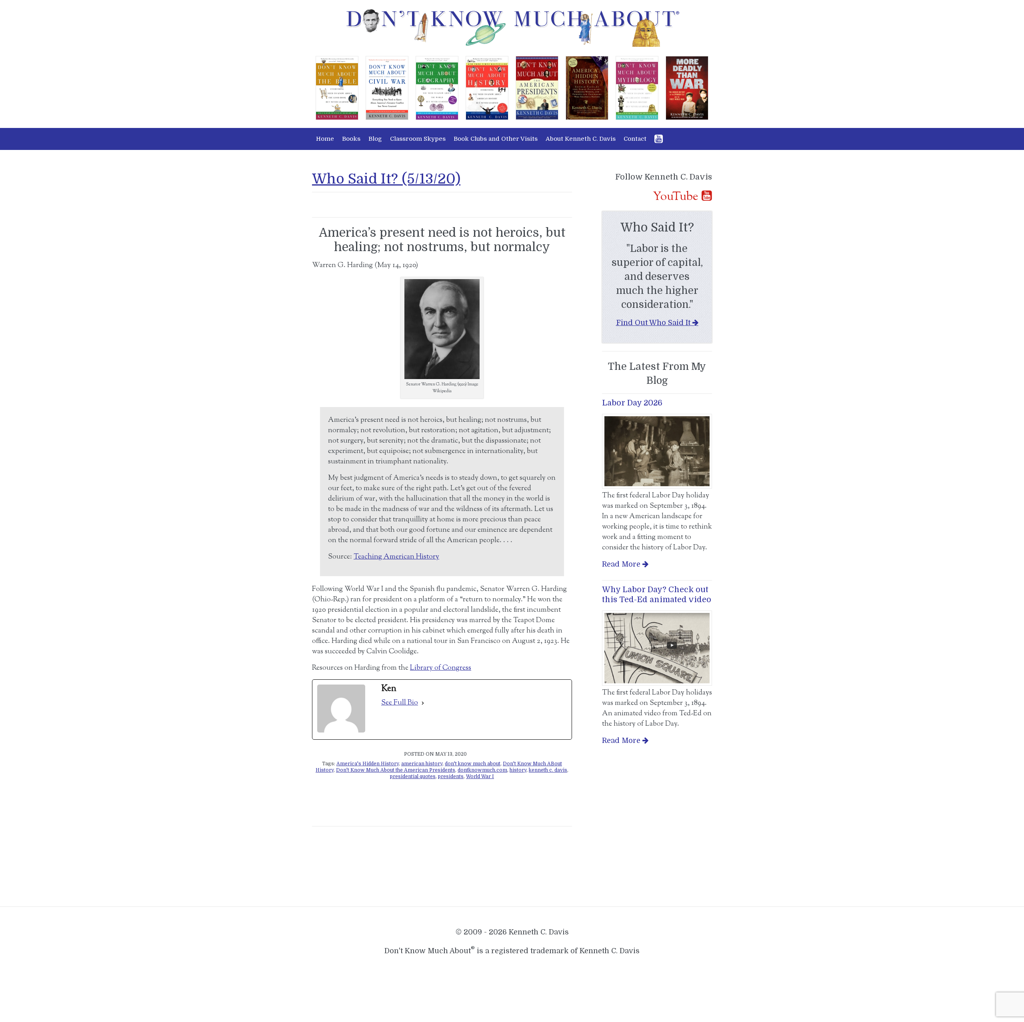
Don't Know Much (512, 28)
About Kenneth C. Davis (581, 138)
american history (421, 763)
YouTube (675, 196)
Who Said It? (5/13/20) (386, 179)
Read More (621, 564)
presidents (451, 776)
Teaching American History (396, 557)
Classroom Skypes (418, 138)
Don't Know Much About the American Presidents (395, 770)
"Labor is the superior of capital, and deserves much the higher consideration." (657, 276)
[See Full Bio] (423, 703)
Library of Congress (440, 668)
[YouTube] (658, 139)
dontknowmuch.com (482, 770)
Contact (635, 138)
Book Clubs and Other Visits (496, 138)
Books (351, 138)
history (518, 770)
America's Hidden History (367, 763)
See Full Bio (399, 703)
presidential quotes (413, 776)
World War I (480, 776)
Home (325, 138)
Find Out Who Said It (653, 323)
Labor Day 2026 (632, 402)
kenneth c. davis (548, 770)
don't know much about (472, 763)
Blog (375, 138)
